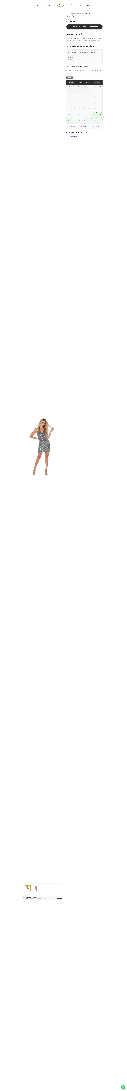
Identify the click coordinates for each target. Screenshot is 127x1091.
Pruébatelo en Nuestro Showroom (85, 26)
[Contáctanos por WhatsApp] (123, 1087)
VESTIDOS (35, 5)
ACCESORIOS (47, 5)
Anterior (71, 82)
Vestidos (73, 13)
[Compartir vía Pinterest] (74, 136)
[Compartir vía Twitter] (67, 136)
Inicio (67, 13)
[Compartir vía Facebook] (69, 136)
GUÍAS (71, 5)
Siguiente (97, 82)
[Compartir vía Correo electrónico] (76, 136)
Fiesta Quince (79, 13)
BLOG (80, 5)
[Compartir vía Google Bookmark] (72, 136)
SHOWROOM (91, 5)
